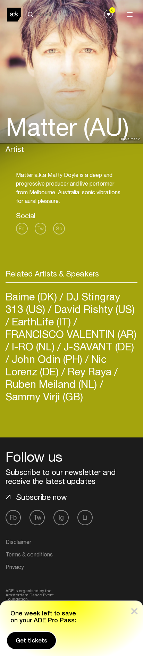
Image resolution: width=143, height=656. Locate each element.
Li (85, 517)
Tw (40, 228)
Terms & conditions (29, 554)
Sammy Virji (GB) (44, 396)
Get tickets (31, 640)
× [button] (134, 610)
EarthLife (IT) (41, 321)
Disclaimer (128, 139)
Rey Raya (89, 371)
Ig (61, 517)
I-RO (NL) (33, 346)
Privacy (15, 567)
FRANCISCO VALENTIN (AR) (71, 334)
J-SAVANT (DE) (97, 346)
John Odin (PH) (47, 359)
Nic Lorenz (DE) (56, 365)
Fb (22, 228)
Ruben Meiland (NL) (53, 384)
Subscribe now (41, 497)
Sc (59, 228)
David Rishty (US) (93, 309)
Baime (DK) (33, 296)
